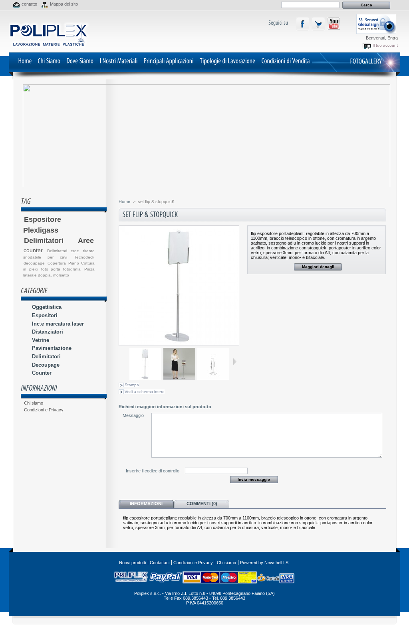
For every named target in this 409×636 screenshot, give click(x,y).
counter (33, 250)
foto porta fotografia (61, 269)
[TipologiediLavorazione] (227, 60)
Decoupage (46, 365)
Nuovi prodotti (132, 562)
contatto (29, 4)
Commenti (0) (202, 503)
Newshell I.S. (277, 562)
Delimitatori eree (63, 251)
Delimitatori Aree (59, 241)
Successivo (234, 361)
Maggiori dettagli (318, 267)
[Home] (25, 60)
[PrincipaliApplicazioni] (168, 60)
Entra (392, 38)
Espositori (45, 315)
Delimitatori (46, 356)
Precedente (126, 361)
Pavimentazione (51, 348)
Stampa (132, 385)
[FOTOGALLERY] (366, 61)
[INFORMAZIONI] (39, 387)
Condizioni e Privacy (44, 409)
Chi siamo (33, 403)
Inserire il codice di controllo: (153, 470)
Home (124, 201)
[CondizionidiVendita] (285, 60)
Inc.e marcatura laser (58, 324)
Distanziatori (47, 332)
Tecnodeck (84, 257)
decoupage (34, 263)
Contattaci (159, 562)
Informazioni (146, 503)
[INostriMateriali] (118, 60)
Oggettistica (47, 307)
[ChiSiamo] (49, 60)
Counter (42, 373)
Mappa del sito (64, 4)
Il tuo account (385, 45)
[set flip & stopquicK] (145, 378)
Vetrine (40, 340)
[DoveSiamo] (79, 60)
